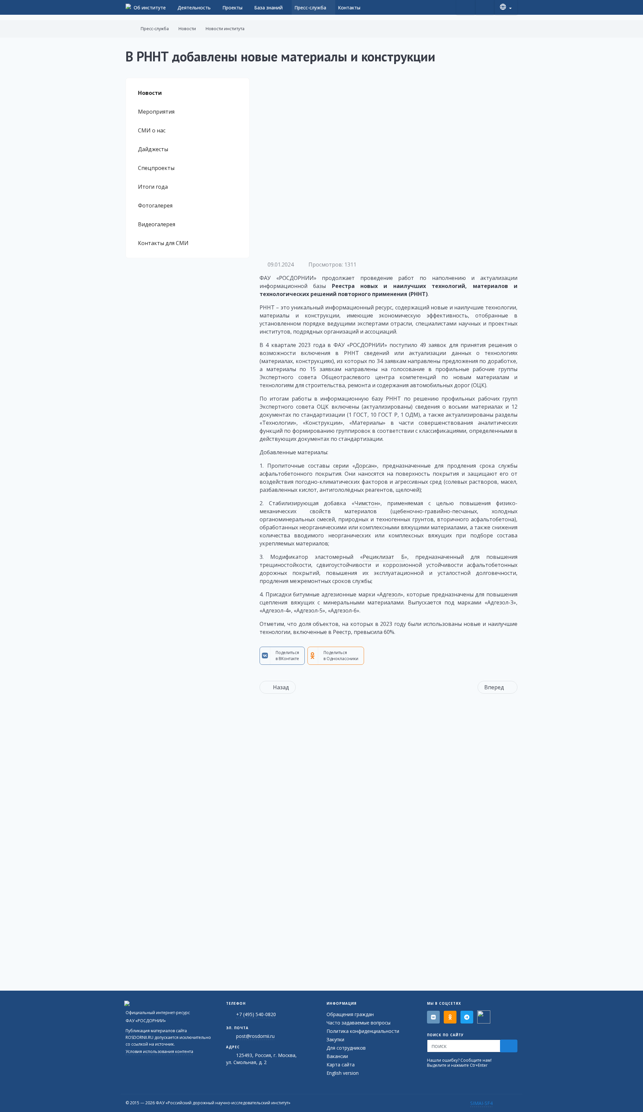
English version (343, 1073)
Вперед (494, 687)
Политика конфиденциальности (363, 1031)
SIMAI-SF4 (481, 1103)
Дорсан (364, 465)
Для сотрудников (346, 1048)
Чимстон (366, 503)
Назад (281, 687)
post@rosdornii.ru (255, 1036)
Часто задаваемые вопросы (358, 1022)
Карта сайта (341, 1064)
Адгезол (390, 594)
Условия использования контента (159, 1051)
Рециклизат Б (383, 557)
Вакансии (337, 1056)
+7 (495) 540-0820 (256, 1014)
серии (341, 465)
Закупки (335, 1039)
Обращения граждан (350, 1014)
